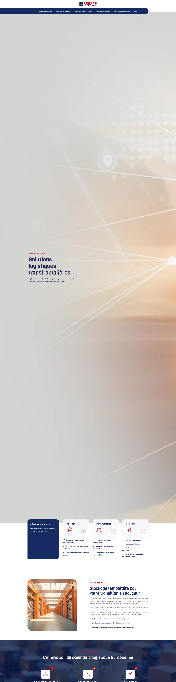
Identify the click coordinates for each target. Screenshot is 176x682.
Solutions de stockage (63, 11)
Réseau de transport (103, 11)
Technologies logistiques (121, 11)
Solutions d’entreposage (83, 11)
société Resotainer (132, 610)
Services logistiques (45, 11)
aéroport (134, 556)
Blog (135, 11)
